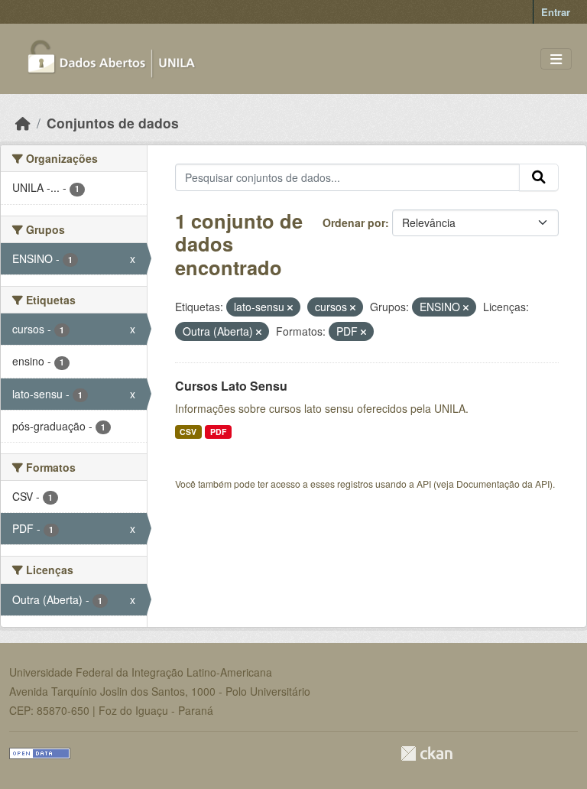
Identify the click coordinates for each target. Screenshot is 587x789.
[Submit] (539, 177)
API (424, 483)
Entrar (555, 12)
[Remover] (290, 307)
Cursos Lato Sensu (231, 385)
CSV (188, 431)
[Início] (23, 122)
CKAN (426, 753)
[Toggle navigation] (556, 59)
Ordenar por (354, 222)
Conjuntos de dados (113, 122)
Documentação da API (503, 483)
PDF (218, 431)
